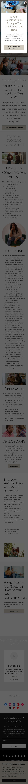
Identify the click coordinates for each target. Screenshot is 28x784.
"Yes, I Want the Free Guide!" (14, 47)
